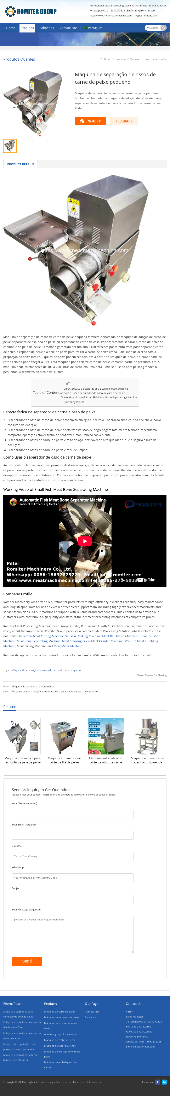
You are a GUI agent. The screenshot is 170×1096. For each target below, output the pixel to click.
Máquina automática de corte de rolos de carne (105, 760)
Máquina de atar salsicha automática (33, 686)
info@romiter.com (145, 10)
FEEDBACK (124, 121)
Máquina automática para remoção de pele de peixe (23, 760)
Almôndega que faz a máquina (61, 1034)
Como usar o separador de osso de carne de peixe (94, 393)
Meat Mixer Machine (68, 646)
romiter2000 (149, 15)
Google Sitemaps (57, 1082)
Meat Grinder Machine (107, 641)
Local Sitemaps (76, 1082)
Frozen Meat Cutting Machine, (43, 636)
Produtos (27, 28)
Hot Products (93, 1082)
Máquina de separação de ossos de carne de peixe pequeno (46, 670)
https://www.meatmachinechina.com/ (111, 15)
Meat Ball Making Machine (120, 636)
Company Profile (74, 402)
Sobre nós (47, 28)
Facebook (157, 1082)
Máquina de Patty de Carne (59, 1040)
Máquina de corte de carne (59, 1011)
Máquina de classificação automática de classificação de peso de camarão (55, 691)
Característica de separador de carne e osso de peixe (96, 388)
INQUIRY (93, 121)
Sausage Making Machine (83, 636)
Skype (164, 1082)
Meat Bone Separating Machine (39, 641)
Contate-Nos (68, 28)
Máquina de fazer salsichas (60, 1045)
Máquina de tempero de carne (61, 1017)
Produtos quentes (19, 59)
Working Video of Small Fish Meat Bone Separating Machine (100, 397)
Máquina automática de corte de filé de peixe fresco (64, 760)
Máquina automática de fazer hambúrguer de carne (147, 760)
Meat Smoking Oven (76, 641)
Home (10, 28)
